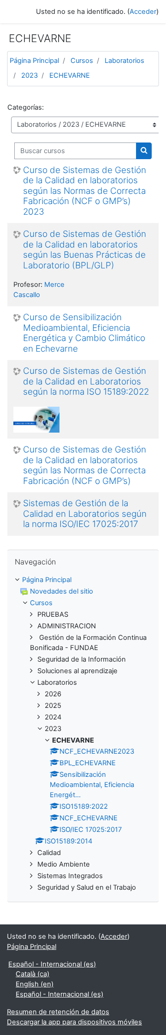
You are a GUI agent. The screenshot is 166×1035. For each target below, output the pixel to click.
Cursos (82, 60)
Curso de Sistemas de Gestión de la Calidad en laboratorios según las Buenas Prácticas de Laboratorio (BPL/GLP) (84, 250)
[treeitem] (83, 580)
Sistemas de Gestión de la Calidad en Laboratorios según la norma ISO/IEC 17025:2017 (85, 513)
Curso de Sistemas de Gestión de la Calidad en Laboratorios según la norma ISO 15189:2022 (86, 381)
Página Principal (34, 60)
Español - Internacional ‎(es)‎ (52, 964)
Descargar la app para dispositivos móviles (74, 1022)
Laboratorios (124, 60)
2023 (29, 75)
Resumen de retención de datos (58, 1012)
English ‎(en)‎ (34, 984)
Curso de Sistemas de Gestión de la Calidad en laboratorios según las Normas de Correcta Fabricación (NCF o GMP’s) (84, 465)
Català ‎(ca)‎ (32, 974)
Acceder (143, 11)
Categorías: (25, 107)
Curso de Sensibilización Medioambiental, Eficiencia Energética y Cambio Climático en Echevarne (84, 333)
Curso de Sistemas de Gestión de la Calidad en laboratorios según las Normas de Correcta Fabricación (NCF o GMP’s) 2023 (84, 191)
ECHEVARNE (69, 75)
